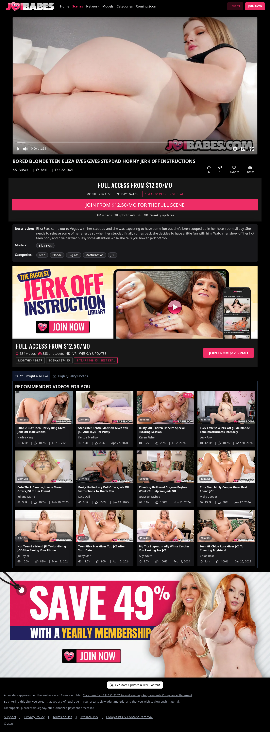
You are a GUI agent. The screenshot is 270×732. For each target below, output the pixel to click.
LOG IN (235, 6)
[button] (18, 149)
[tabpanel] (135, 474)
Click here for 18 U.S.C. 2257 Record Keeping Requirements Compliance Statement (137, 695)
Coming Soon (146, 6)
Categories (125, 6)
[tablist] (135, 376)
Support (12, 717)
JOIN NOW (255, 6)
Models (107, 6)
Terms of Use (65, 717)
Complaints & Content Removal (129, 717)
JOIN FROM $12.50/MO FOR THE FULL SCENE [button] (135, 205)
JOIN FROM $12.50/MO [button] (228, 353)
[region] (135, 86)
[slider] (135, 142)
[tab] (31, 376)
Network (92, 6)
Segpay (41, 708)
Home (64, 6)
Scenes (77, 6)
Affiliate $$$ (91, 717)
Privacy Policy (36, 717)
